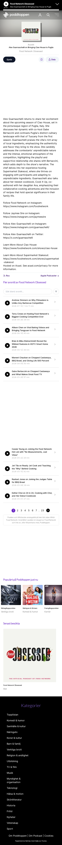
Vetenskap (12, 822)
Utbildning (12, 761)
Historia (11, 805)
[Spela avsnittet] (7, 303)
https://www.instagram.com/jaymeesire (24, 216)
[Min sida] (40, 15)
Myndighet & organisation (13, 780)
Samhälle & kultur (16, 726)
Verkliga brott (14, 749)
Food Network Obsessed (31, 51)
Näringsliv (12, 732)
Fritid (9, 811)
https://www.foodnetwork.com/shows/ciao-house (30, 248)
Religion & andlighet (17, 755)
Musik (10, 772)
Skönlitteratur (14, 799)
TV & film (12, 767)
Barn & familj (13, 743)
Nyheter (11, 817)
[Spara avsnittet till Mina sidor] (41, 59)
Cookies (48, 835)
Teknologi (12, 787)
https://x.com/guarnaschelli (18, 237)
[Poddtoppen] (16, 14)
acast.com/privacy (38, 265)
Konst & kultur (14, 737)
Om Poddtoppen (18, 835)
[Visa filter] (56, 291)
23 (42, 510)
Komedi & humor (16, 720)
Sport (10, 828)
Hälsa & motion (15, 793)
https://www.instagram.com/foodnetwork (25, 206)
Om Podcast (35, 835)
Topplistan (12, 714)
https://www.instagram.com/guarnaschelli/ (26, 227)
